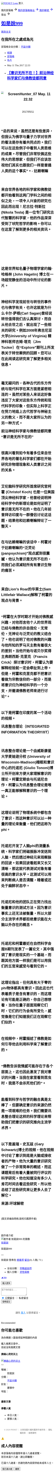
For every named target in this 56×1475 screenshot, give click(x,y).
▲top (4, 1277)
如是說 (4, 1242)
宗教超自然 (26, 1268)
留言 (26, 1260)
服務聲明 (32, 1433)
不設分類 (25, 46)
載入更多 (6, 1283)
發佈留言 (6, 1302)
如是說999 (12, 23)
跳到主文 (6, 32)
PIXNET (14, 1430)
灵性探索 (24, 1272)
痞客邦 (20, 1260)
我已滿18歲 (7, 1469)
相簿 (9, 53)
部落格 (10, 56)
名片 (9, 60)
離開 (17, 1469)
